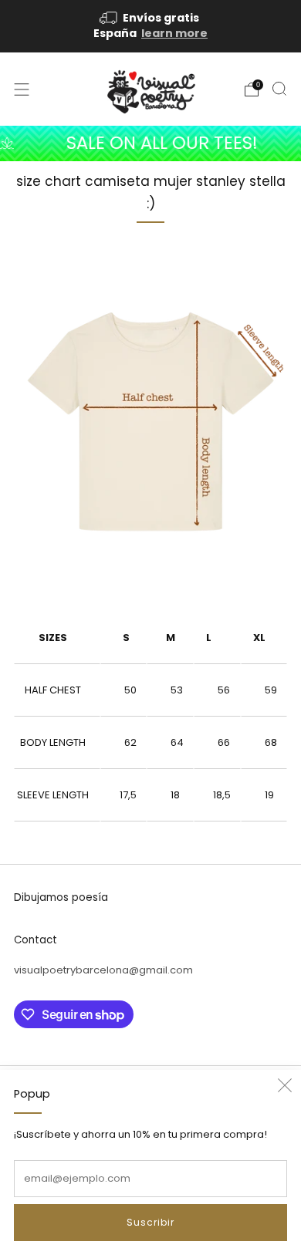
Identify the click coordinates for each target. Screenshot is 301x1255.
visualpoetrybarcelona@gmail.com (103, 970)
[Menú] (21, 89)
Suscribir (150, 1222)
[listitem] (151, 26)
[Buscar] (279, 88)
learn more (174, 33)
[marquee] (150, 143)
